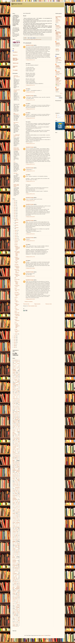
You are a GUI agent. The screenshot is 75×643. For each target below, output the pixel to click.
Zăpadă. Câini (17, 312)
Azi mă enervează (17, 309)
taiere (17, 600)
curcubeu (14, 426)
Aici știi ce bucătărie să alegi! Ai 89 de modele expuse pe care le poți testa (58, 36)
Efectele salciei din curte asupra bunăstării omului (16, 148)
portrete (14, 554)
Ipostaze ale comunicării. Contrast (17, 267)
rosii (19, 581)
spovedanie (18, 595)
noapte (14, 527)
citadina (18, 411)
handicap (17, 474)
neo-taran (16, 523)
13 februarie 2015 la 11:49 (30, 99)
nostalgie (16, 529)
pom (14, 552)
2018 (15, 213)
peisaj (17, 539)
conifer (14, 417)
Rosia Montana (15, 581)
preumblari (14, 559)
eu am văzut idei (15, 445)
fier (16, 453)
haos (17, 475)
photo (14, 541)
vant (19, 614)
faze (17, 451)
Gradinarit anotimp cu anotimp (58, 78)
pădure (17, 538)
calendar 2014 (15, 398)
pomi (17, 552)
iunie (16, 233)
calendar (18, 394)
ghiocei (17, 467)
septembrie (16, 227)
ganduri (14, 466)
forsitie (17, 459)
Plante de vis (15, 55)
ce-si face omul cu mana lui (16, 408)
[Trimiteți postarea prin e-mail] (28, 37)
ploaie (15, 550)
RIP (18, 579)
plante (19, 549)
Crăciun (14, 424)
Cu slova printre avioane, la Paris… (59, 27)
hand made (58, 71)
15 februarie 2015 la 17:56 (30, 256)
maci (17, 508)
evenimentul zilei (15, 446)
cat (16, 404)
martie (16, 238)
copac (17, 417)
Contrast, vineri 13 (17, 301)
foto (14, 460)
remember (18, 574)
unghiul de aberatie (16, 611)
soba (18, 594)
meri (13, 515)
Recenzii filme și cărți (58, 17)
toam (13, 604)
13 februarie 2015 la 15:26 (30, 193)
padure (16, 535)
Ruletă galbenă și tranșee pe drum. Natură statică (17, 253)
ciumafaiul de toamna (30, 45)
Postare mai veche (49, 303)
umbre (13, 610)
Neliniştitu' (58, 25)
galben (17, 465)
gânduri (18, 466)
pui (17, 562)
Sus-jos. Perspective (17, 320)
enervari (17, 444)
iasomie (16, 481)
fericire (14, 453)
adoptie (16, 362)
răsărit (14, 568)
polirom (18, 550)
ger (14, 467)
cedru (16, 409)
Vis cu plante (15, 70)
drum (19, 441)
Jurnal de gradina (57, 89)
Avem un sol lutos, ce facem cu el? (17, 76)
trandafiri (18, 607)
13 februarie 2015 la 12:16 (30, 170)
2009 (15, 344)
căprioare (14, 405)
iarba (15, 480)
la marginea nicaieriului (16, 498)
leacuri (13, 501)
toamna (18, 604)
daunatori (14, 430)
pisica (18, 543)
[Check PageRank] (25, 310)
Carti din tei (15, 52)
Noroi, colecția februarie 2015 (17, 294)
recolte (14, 572)
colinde (14, 416)
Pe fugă (16, 329)
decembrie (16, 219)
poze (14, 557)
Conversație (17, 292)
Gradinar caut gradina (58, 58)
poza (17, 555)
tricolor (17, 608)
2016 (15, 216)
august (16, 230)
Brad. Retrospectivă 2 (16, 114)
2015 (15, 218)
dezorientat (16, 436)
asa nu (17, 377)
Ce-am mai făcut (16, 262)
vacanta (15, 614)
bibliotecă (14, 388)
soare (14, 594)
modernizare (14, 517)
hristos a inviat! (58, 44)
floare (13, 455)
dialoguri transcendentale (16, 437)
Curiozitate (16, 264)
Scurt (15, 299)
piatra (13, 542)
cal (17, 392)
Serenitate (16, 241)
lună (19, 507)
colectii (14, 415)
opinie (17, 533)
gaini (13, 465)
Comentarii (59, 117)
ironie (19, 491)
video (19, 620)
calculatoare (14, 394)
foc (17, 458)
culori (17, 425)
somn (13, 595)
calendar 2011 (16, 395)
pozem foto (17, 558)
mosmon (15, 519)
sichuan (14, 592)
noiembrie (16, 222)
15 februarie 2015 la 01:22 (30, 233)
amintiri (18, 366)
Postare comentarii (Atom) (32, 305)
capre (19, 398)
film (19, 453)
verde (19, 617)
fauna (13, 451)
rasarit (19, 566)
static (14, 596)
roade (13, 580)
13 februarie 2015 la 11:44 (30, 91)
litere (13, 506)
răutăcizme (18, 568)
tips (17, 603)
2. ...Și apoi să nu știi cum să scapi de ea (17, 135)
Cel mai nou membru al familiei (59, 73)
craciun (17, 423)
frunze (15, 464)
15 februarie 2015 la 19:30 (30, 276)
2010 (15, 342)
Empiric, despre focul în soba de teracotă (16, 185)
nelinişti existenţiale (16, 522)
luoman (42, 635)
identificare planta (15, 484)
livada (13, 507)
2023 (15, 205)
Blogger (49, 635)
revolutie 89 (14, 579)
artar (17, 376)
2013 (15, 337)
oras (13, 534)
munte (14, 520)
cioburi (14, 411)
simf (26, 88)
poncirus (14, 553)
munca (19, 519)
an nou (16, 368)
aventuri (16, 382)
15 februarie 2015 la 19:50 (30, 299)
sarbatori (15, 583)
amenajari (14, 365)
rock (17, 580)
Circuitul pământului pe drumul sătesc (17, 259)
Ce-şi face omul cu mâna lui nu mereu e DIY (17, 325)
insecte (14, 489)
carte (15, 399)
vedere (14, 617)
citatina (16, 412)
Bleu (15, 277)
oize (14, 533)
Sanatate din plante (15, 66)
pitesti (14, 547)
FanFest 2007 (16, 449)
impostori (14, 486)
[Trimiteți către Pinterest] (35, 38)
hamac (14, 474)
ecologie (16, 443)
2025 (15, 202)
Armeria (57, 49)
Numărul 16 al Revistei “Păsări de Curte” (59, 60)
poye (13, 555)
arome (13, 376)
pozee (13, 558)
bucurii (18, 390)
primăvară (14, 561)
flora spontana (16, 456)
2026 (15, 200)
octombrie (16, 225)
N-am (16, 322)
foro (13, 459)
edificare (14, 444)
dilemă (15, 438)
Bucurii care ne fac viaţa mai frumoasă (17, 271)
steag (17, 596)
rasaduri (14, 566)
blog (17, 388)
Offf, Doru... (16, 173)
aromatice (17, 375)
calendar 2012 (15, 396)
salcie (19, 582)
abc (18, 360)
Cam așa (16, 242)
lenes (15, 503)
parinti (14, 537)
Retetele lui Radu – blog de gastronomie (15, 59)
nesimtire (14, 524)
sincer (19, 593)
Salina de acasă (15, 63)
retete (16, 575)
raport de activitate (38, 39)
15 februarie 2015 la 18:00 (30, 268)
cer (19, 409)
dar (17, 429)
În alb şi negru (17, 279)
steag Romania (15, 597)
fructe (14, 461)
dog (19, 440)
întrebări (14, 494)
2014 (15, 335)
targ (13, 601)
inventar (14, 491)
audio (13, 381)
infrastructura (17, 487)
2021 (15, 208)
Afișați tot (61, 93)
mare (17, 512)
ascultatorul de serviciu (16, 378)
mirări (17, 516)
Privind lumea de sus (17, 286)
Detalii (16, 288)
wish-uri (17, 623)
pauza (13, 538)
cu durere (17, 424)
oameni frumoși (15, 530)
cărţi (17, 405)
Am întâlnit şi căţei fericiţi (17, 315)
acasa (13, 361)
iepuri (13, 485)
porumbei (17, 554)
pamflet (18, 536)
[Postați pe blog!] (31, 38)
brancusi (17, 389)
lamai (17, 500)
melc (19, 513)
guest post (16, 473)
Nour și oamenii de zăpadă (17, 304)
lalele (13, 500)
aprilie (16, 236)
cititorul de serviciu (16, 413)
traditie (13, 607)
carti (16, 402)
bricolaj (14, 390)
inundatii (17, 489)
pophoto (17, 553)
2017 (15, 215)
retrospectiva (15, 576)
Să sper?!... (16, 297)
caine (17, 391)
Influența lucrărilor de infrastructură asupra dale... (17, 248)
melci (14, 514)
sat (19, 583)
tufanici (17, 609)
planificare (14, 549)
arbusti (15, 374)
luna (16, 507)
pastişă (17, 537)
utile (19, 613)
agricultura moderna (16, 363)
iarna (34, 39)
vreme (13, 623)
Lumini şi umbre (16, 317)
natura (17, 521)
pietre (17, 542)
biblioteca (14, 387)
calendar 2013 (15, 397)
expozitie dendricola (16, 448)
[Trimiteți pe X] (32, 38)
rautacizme (16, 567)
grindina (18, 472)
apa (17, 371)
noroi (13, 529)
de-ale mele (28, 39)
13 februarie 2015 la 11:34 (30, 59)
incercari (18, 486)
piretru (13, 543)
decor (13, 434)
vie (15, 621)
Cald (15, 306)
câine (13, 406)
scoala (13, 586)
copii (13, 418)
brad (13, 389)
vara (14, 615)
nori (16, 528)
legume (14, 502)
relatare (14, 574)
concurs (17, 416)
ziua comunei (16, 626)
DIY (19, 439)
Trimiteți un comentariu (29, 301)
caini (13, 392)
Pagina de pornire (37, 303)
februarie (32, 39)
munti (17, 520)
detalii (19, 434)
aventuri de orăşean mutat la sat (16, 384)
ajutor (16, 364)
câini (16, 406)
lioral (14, 505)
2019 (15, 212)
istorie (15, 492)
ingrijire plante (16, 488)
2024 (15, 203)
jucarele (14, 495)
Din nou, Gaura (58, 67)
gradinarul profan (16, 470)
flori (13, 458)
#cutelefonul (14, 360)
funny (18, 464)
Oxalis (57, 90)
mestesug (17, 515)
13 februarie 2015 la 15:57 (30, 200)
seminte (16, 589)
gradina (14, 468)
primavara (14, 560)
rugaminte (15, 582)
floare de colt (18, 455)
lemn (19, 502)
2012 (15, 339)
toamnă (17, 606)
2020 (15, 210)
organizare (17, 534)
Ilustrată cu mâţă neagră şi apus (17, 275)
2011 (15, 340)
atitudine (15, 379)
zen (19, 625)
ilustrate (17, 485)
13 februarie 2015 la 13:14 (30, 181)
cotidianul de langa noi (16, 420)
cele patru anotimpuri (58, 66)
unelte (17, 610)
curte (19, 426)
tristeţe (14, 609)
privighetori (14, 562)
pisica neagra (17, 545)
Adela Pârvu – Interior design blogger (58, 32)
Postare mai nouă (26, 303)
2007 (15, 347)
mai (15, 235)
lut (14, 508)
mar (14, 512)
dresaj (15, 441)
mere (17, 514)
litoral (17, 506)
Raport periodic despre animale (16, 282)
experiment (14, 447)
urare (15, 613)
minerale (14, 516)
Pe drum (16, 244)
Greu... (15, 162)
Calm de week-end (17, 290)
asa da (14, 377)
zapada (14, 625)
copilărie (18, 418)
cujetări (14, 425)
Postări (58, 115)
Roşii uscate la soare (16, 123)
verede (16, 619)
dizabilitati (15, 440)
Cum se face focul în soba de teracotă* (17, 90)
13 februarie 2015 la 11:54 (30, 109)
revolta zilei (15, 578)
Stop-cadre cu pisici (17, 331)
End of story (58, 49)
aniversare (14, 371)
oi (19, 531)
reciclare (14, 571)
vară (17, 616)
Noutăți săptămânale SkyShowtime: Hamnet (58, 20)
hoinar (14, 478)
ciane (17, 410)
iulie (16, 231)
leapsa (17, 501)
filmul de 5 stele (16, 454)
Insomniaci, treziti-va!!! (58, 43)
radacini (14, 564)
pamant (14, 536)
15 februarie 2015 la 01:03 (30, 216)
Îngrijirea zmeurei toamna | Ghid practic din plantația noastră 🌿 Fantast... (58, 82)
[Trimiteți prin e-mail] (30, 38)
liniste (19, 503)
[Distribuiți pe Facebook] (33, 38)
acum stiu (18, 361)
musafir (14, 521)
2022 (15, 207)
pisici (16, 546)
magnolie (14, 509)
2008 (15, 345)
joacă (17, 494)
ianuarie (16, 333)
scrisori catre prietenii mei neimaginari (16, 587)
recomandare (15, 573)
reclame (18, 571)
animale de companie (16, 370)
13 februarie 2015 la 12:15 (30, 143)
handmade (14, 475)
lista (17, 505)
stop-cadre (14, 599)
